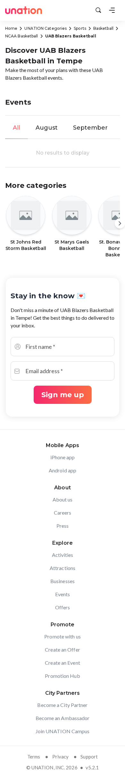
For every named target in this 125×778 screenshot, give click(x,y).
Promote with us (62, 636)
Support (89, 756)
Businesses (62, 581)
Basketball (103, 28)
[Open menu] (112, 10)
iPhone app (62, 457)
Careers (62, 512)
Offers (62, 607)
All (16, 127)
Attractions (62, 568)
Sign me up (62, 394)
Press (62, 526)
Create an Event (62, 663)
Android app (62, 470)
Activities (62, 555)
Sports (80, 28)
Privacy (60, 756)
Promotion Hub (62, 676)
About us (63, 499)
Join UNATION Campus (63, 731)
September (90, 127)
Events (62, 594)
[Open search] (98, 10)
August (47, 127)
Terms (33, 756)
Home (11, 28)
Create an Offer (62, 649)
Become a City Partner (62, 705)
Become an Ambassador (63, 718)
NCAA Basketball (21, 36)
